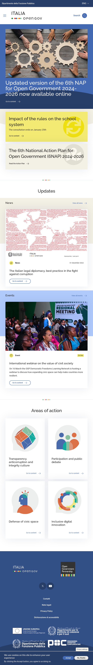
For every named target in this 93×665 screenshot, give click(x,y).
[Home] (26, 15)
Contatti (46, 599)
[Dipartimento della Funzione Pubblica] (29, 644)
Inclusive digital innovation (62, 523)
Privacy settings (82, 649)
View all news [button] (78, 203)
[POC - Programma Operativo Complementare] (64, 644)
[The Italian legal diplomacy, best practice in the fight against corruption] (46, 233)
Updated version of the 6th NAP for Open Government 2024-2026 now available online (45, 88)
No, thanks (81, 658)
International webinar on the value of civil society (41, 363)
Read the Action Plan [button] (17, 163)
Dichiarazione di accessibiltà (46, 617)
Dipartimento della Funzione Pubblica (18, 3)
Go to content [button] (11, 101)
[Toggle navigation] (5, 15)
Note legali (46, 605)
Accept (68, 658)
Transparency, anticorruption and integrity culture (21, 462)
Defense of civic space (23, 521)
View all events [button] (77, 295)
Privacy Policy (46, 611)
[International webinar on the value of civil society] (46, 326)
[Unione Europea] (29, 631)
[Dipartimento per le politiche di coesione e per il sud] (64, 631)
